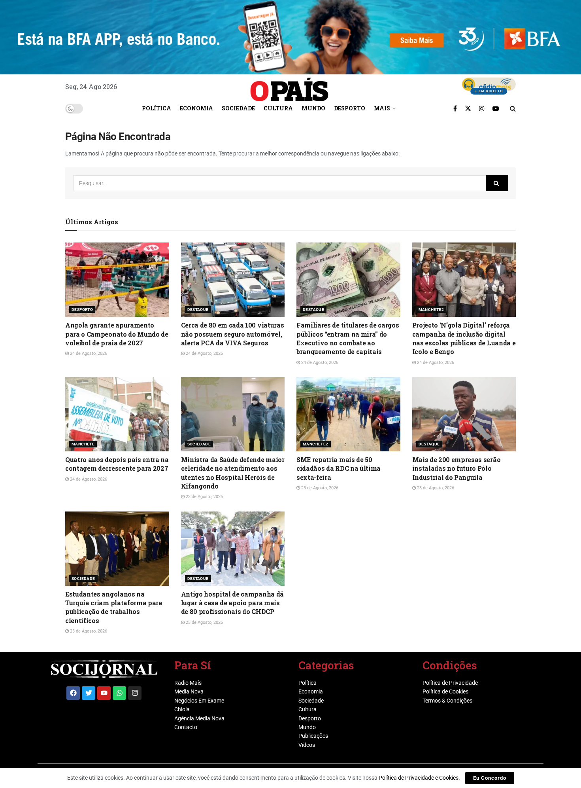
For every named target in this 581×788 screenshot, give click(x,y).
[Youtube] (104, 693)
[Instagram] (134, 693)
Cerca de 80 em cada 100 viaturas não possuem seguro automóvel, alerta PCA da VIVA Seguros (232, 334)
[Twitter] (88, 693)
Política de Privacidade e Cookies (418, 778)
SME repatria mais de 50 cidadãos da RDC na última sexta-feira (338, 468)
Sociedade (238, 108)
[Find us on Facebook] (455, 108)
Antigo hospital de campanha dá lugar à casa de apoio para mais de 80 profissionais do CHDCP (232, 603)
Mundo (313, 108)
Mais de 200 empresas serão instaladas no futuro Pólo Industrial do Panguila (456, 468)
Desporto (349, 108)
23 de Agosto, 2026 (204, 496)
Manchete (83, 444)
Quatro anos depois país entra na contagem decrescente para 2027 (117, 463)
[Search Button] (513, 108)
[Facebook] (73, 693)
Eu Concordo (489, 778)
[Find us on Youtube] (495, 108)
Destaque (198, 309)
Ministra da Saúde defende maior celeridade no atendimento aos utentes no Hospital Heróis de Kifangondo (233, 472)
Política (156, 108)
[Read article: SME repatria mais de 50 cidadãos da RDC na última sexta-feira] (348, 414)
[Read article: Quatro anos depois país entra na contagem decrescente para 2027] (117, 414)
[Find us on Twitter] (468, 108)
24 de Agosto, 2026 (88, 353)
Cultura (278, 108)
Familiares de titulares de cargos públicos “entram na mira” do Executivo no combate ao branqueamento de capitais (347, 338)
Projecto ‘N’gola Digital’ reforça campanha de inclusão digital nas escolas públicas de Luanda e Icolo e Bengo (464, 338)
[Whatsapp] (119, 693)
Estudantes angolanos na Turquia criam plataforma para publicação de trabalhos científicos (113, 607)
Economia (196, 108)
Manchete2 (431, 309)
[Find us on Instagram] (482, 108)
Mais (382, 108)
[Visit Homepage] (289, 86)
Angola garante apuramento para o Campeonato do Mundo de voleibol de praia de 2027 (116, 334)
